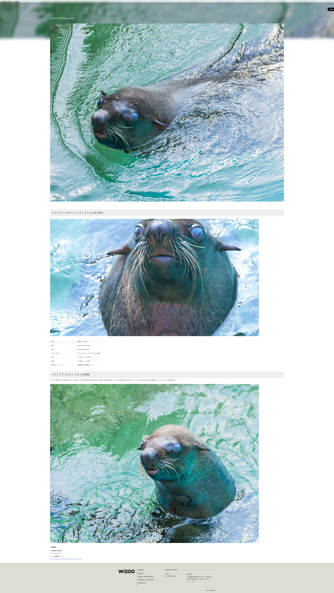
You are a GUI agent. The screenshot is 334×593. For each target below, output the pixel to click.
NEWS (140, 573)
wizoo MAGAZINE (145, 577)
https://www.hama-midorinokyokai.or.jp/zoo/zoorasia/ (66, 559)
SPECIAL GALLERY (146, 580)
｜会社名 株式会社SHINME (170, 575)
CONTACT (142, 583)
